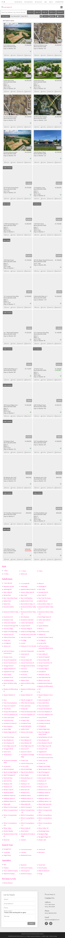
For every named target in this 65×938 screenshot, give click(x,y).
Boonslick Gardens (9, 607)
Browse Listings (53, 936)
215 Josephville (25, 583)
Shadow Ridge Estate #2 (10, 732)
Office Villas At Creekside (27, 703)
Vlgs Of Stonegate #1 (44, 772)
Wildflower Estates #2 (9, 795)
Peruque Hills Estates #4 (45, 709)
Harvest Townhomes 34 (27, 663)
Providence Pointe (26, 723)
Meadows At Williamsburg (45, 686)
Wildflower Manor (26, 795)
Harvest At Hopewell (44, 657)
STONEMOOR (42, 726)
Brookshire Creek (8, 620)
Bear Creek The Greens (44, 598)
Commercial (41, 849)
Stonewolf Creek (42, 749)
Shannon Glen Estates (27, 732)
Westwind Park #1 (26, 787)
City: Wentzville (15, 16)
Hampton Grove (8, 657)
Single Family (7, 855)
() (18, 2)
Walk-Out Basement (43, 871)
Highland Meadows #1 (10, 668)
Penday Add (24, 709)
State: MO (24, 16)
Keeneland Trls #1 (8, 677)
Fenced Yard (41, 865)
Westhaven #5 (42, 781)
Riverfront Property (26, 873)
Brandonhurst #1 (8, 617)
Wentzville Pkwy (8, 778)
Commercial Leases (26, 849)
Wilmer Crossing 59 (26, 807)
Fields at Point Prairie (9, 637)
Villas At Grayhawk (9, 769)
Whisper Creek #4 (8, 789)
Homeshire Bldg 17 (43, 668)
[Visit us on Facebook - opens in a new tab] (2, 2)
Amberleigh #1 (42, 586)
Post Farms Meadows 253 (11, 714)
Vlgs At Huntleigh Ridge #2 (11, 772)
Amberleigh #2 (8, 589)
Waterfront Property (9, 873)
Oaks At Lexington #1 (27, 700)
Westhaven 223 (8, 787)
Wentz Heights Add (43, 775)
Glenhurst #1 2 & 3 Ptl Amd (28, 646)
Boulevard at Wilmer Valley (11, 612)
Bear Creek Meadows (26, 598)
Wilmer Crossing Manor (27, 815)
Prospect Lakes (25, 720)
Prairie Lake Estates (9, 717)
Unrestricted (7, 766)
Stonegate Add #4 (8, 749)
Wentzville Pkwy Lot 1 (27, 778)
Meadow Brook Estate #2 (45, 683)
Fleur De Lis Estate (26, 637)
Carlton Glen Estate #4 (10, 623)
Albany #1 (41, 583)
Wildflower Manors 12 (27, 798)
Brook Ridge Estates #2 (44, 617)
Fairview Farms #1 (9, 634)
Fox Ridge (23, 640)
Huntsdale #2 (24, 671)
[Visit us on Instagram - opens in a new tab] (4, 2)
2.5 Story (6, 574)
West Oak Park (8, 781)
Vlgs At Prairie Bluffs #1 (27, 772)
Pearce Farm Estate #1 (10, 706)
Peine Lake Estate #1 (44, 706)
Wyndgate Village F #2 (44, 837)
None (5, 700)
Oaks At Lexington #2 (44, 700)
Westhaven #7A (8, 784)
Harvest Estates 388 (43, 660)
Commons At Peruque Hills (11, 625)
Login (45, 2)
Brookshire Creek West (27, 620)
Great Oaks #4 (25, 654)
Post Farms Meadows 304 (45, 714)
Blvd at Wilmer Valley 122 (45, 604)
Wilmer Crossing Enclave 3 (11, 810)
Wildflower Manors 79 (10, 801)
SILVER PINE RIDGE (26, 726)
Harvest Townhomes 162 (45, 663)
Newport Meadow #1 (9, 695)
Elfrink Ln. (41, 628)
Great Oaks (41, 651)
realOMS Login (45, 936)
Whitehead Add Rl (8, 792)
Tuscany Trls (41, 763)
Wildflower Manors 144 (44, 801)
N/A (39, 689)
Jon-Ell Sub (24, 674)
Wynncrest (6, 840)
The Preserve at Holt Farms (45, 757)
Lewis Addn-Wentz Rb (44, 677)
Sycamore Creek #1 (26, 751)
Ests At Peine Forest (43, 631)
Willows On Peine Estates (10, 807)
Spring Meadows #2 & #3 (45, 737)
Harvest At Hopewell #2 (10, 660)
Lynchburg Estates (8, 680)
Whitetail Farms (25, 792)
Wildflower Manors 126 (27, 801)
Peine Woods (7, 709)
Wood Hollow (24, 831)
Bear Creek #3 (42, 595)
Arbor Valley (41, 589)
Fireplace (6, 868)
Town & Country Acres (27, 763)
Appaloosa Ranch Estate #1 (28, 589)
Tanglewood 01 (42, 751)
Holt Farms (24, 668)
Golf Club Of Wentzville (27, 651)
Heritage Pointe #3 (43, 666)
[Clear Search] (41, 16)
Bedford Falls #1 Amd (27, 601)
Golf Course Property (26, 868)
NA (39, 692)
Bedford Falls (7, 601)
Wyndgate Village (43, 834)
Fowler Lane (7, 640)
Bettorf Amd (7, 604)
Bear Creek (24, 595)
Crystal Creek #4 (25, 625)
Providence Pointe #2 (44, 723)
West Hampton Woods (44, 778)
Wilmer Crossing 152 (44, 807)
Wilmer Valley (7, 828)
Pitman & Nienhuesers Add (28, 711)
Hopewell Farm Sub (9, 671)
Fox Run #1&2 (42, 643)
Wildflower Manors (43, 795)
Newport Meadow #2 (27, 695)
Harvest (23, 657)
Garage (40, 873)
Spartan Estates (25, 737)
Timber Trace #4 (42, 760)
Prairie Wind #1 (25, 717)
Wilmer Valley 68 (25, 828)
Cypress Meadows (43, 625)
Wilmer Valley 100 (43, 828)
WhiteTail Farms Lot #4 (44, 789)
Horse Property (42, 868)
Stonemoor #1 (25, 749)
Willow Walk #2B (25, 804)
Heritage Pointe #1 (9, 666)
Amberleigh (24, 586)
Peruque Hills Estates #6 (10, 711)
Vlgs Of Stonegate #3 (9, 775)
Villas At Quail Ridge (26, 769)
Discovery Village (8, 628)
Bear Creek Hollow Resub (10, 598)
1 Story (5, 570)
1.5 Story (23, 571)
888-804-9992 (60, 2)
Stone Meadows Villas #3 (45, 743)
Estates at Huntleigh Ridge (28, 631)
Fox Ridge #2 (42, 640)
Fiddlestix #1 (42, 634)
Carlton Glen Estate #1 (44, 620)
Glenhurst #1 (7, 646)
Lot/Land (23, 852)
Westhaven (24, 781)
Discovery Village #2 (26, 628)
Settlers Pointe (25, 729)
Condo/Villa (7, 852)
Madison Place (25, 680)
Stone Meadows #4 (9, 743)
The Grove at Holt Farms (45, 754)
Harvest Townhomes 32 (10, 663)
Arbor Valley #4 (8, 592)
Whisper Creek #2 (43, 787)
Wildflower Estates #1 (44, 792)
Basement (23, 865)
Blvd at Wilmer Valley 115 (28, 604)
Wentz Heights (25, 775)
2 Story (40, 571)
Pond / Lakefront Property (11, 871)
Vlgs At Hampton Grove (44, 769)
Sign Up (51, 2)
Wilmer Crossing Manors (45, 815)
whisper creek (42, 840)
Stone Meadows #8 (26, 743)
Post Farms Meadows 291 (28, 714)
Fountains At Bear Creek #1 (45, 637)
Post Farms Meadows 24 (45, 711)
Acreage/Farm (7, 849)
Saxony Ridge (7, 729)
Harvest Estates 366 (26, 660)
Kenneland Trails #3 (26, 677)
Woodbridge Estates (43, 831)
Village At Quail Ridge (44, 766)
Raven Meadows (8, 726)
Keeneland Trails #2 (43, 674)
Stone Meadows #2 (43, 740)
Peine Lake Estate (25, 706)
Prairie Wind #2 (42, 717)
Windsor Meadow (8, 831)
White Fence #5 (25, 789)
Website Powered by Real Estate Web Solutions (32, 934)
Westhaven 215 (42, 784)
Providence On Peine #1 (10, 723)
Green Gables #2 (43, 654)
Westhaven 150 (25, 784)
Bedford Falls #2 (42, 601)
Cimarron (41, 623)
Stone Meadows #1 (26, 740)
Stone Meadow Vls (9, 740)
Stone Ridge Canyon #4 (10, 746)
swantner (23, 840)
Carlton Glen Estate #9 (27, 623)
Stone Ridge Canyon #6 (27, 746)
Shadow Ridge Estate (44, 729)
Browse (8, 883)
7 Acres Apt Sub (8, 583)
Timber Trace (24, 760)
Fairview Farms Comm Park (28, 634)
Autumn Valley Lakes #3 (27, 592)
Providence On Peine (44, 720)
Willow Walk (7, 804)
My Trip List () (38, 2)
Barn (5, 864)
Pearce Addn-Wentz (43, 703)
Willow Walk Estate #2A (44, 804)
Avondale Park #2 (43, 592)
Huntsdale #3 (42, 671)
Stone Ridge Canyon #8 (44, 746)
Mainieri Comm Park (44, 680)
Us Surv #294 (24, 766)
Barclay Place (7, 595)
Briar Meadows (25, 617)
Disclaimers (38, 936)
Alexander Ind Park (9, 586)
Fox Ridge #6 (7, 643)
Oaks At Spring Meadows (10, 703)
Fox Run (23, 643)
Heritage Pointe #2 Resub (28, 666)
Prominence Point (8, 720)
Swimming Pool (25, 871)
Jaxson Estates (7, 674)
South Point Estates (9, 737)
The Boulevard (7, 754)
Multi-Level (24, 574)
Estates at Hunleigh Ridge (10, 631)
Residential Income (26, 855)
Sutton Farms (7, 751)
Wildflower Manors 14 (44, 798)
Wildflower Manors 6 (9, 798)
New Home (41, 852)
